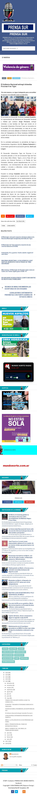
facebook (19, 783)
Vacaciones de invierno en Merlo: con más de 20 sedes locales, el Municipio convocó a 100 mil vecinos (20, 557)
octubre (9, 687)
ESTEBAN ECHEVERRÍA (8, 661)
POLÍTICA (5, 648)
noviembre (10, 685)
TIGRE (9, 78)
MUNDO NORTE (28, 781)
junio (8, 696)
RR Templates (21, 788)
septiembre (10, 689)
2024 (6, 677)
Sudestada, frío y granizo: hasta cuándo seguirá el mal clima (17, 253)
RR (28, 788)
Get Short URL (20, 221)
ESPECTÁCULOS (19, 655)
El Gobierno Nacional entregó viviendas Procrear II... (19, 713)
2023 (6, 679)
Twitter (30, 216)
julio (8, 694)
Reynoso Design (28, 785)
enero (8, 739)
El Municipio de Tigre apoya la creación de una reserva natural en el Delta (16, 245)
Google (11, 216)
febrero (9, 737)
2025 (6, 674)
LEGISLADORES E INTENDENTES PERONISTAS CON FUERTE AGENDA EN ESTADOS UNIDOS (18, 295)
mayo (8, 698)
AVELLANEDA (13, 648)
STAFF (5, 781)
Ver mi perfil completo (16, 756)
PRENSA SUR (18, 34)
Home (4, 78)
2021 (6, 741)
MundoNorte (14, 754)
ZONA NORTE (16, 78)
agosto (9, 691)
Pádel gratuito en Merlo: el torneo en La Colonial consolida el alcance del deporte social (21, 569)
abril (8, 733)
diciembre (10, 683)
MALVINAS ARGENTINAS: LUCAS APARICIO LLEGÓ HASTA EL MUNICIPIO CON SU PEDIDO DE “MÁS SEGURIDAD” (17, 262)
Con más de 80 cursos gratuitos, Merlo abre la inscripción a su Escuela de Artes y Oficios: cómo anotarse (21, 605)
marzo (9, 735)
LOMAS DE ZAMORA (8, 652)
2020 (6, 743)
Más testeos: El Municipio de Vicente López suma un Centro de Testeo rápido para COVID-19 (17, 270)
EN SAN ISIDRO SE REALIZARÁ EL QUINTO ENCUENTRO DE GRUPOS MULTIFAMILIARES (18, 278)
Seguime (19, 502)
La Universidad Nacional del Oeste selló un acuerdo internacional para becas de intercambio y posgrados (21, 530)
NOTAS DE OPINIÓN (8, 658)
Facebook (20, 216)
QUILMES (21, 648)
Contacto (11, 781)
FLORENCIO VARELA (20, 652)
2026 (6, 672)
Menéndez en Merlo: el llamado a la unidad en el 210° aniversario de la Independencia (20, 582)
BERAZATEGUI (24, 658)
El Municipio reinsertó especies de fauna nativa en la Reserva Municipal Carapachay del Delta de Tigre (17, 237)
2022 (6, 681)
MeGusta (8, 502)
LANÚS (16, 658)
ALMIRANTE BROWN (8, 655)
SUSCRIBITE (19, 487)
